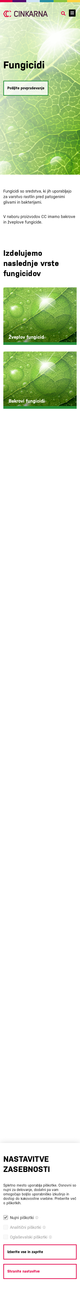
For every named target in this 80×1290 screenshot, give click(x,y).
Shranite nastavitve (23, 1271)
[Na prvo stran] (25, 13)
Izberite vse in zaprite (25, 1252)
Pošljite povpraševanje (25, 88)
